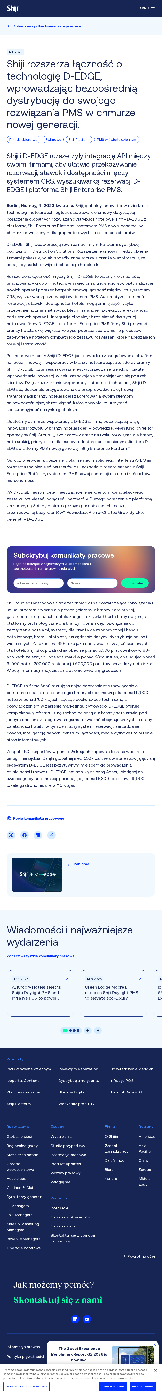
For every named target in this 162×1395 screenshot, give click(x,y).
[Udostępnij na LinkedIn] (38, 838)
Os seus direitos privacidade (26, 1386)
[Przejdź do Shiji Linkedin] (75, 1319)
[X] (11, 838)
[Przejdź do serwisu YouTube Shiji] (87, 1319)
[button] (65, 1030)
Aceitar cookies (112, 1386)
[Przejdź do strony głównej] (13, 8)
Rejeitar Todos (143, 1386)
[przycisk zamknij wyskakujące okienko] (154, 1344)
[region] (81, 1379)
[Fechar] (155, 1370)
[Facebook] (24, 838)
